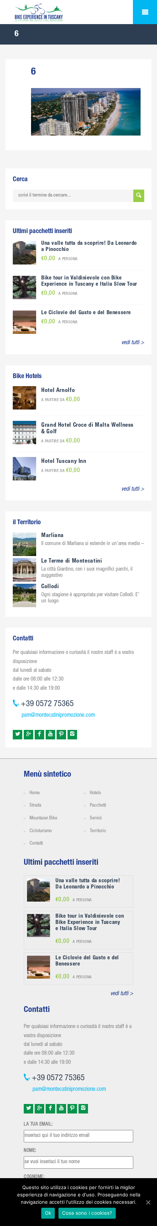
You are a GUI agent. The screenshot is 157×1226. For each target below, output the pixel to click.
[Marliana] (24, 544)
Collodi (50, 587)
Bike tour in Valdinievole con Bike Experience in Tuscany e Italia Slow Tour (89, 281)
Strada (35, 805)
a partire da (60, 400)
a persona (59, 259)
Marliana (52, 536)
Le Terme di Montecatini (71, 561)
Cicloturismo (41, 831)
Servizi (96, 818)
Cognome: (34, 1177)
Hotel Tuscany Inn (64, 462)
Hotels (95, 793)
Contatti (36, 843)
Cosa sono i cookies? (87, 1213)
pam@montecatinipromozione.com (58, 716)
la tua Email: (38, 1124)
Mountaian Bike (43, 818)
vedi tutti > (132, 343)
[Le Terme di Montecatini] (24, 569)
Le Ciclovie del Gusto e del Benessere (86, 313)
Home (35, 793)
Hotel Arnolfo (58, 391)
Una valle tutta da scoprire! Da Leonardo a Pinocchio (87, 884)
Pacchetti (98, 805)
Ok (48, 1213)
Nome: (30, 1150)
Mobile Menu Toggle (145, 12)
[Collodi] (24, 595)
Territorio (98, 831)
